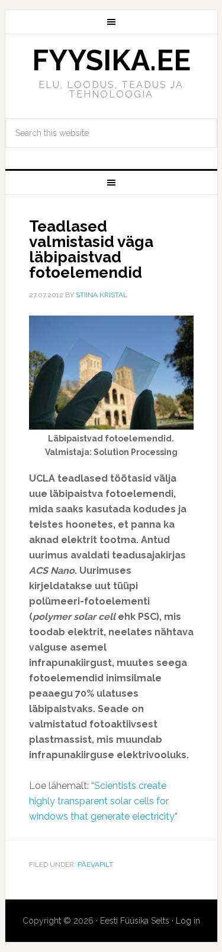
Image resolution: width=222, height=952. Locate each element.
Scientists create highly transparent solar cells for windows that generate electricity (102, 801)
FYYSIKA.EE (111, 60)
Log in (188, 920)
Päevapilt (95, 864)
